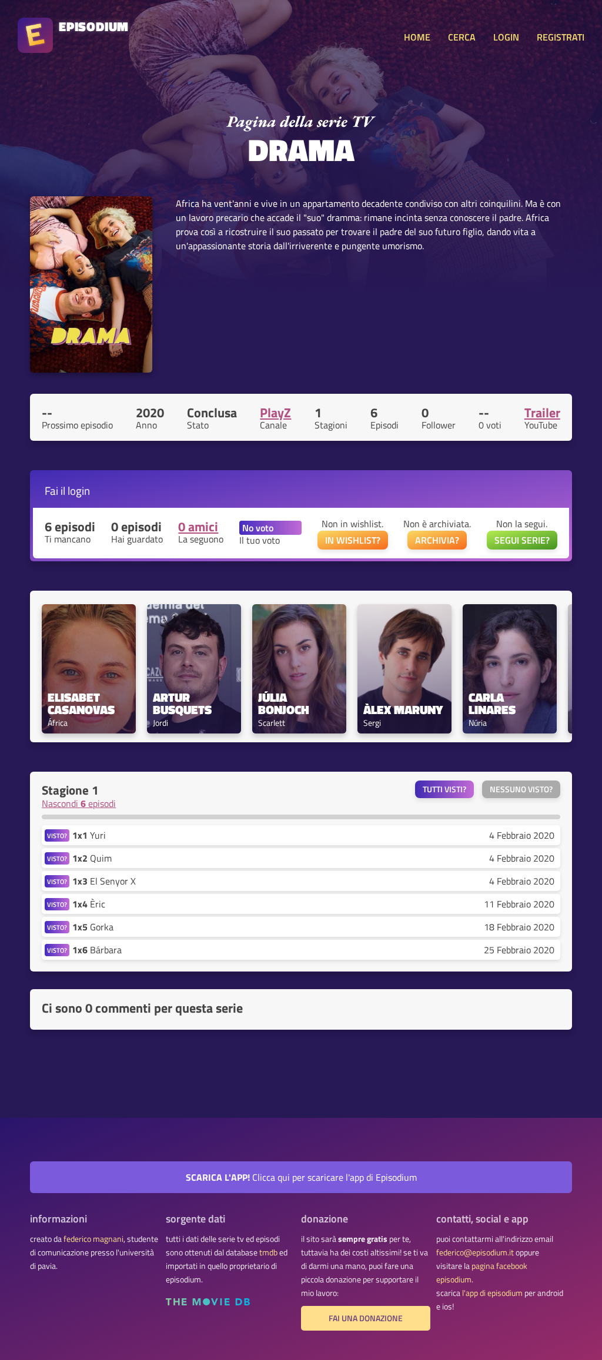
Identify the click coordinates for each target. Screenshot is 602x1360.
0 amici (198, 527)
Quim (92, 858)
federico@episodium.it (475, 1252)
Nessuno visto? (521, 789)
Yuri (89, 835)
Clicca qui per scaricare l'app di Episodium (301, 1177)
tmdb (268, 1252)
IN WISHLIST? (352, 540)
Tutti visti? (444, 789)
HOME (417, 37)
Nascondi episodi (79, 803)
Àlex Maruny (403, 710)
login (79, 490)
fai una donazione (366, 1318)
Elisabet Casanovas (81, 703)
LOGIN (506, 37)
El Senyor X (104, 881)
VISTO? (57, 835)
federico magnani (93, 1238)
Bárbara (97, 950)
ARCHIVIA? (437, 540)
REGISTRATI (560, 37)
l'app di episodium (492, 1293)
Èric (88, 904)
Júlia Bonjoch (283, 703)
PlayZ (275, 413)
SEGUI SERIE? (522, 540)
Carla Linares (492, 703)
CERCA (462, 37)
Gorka (92, 927)
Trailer (542, 413)
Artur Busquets (182, 703)
